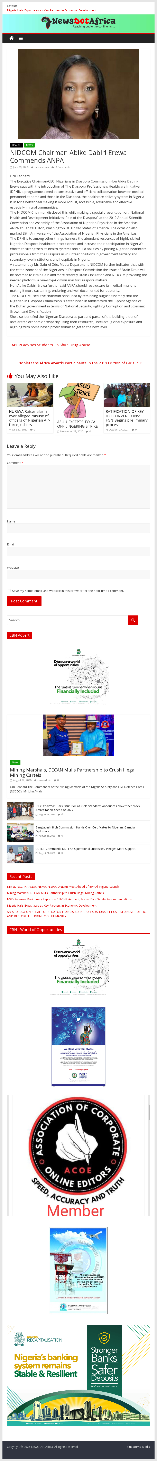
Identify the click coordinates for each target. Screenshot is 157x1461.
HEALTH (16, 145)
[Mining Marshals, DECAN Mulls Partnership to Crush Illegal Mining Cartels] (78, 717)
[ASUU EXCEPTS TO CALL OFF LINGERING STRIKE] (78, 385)
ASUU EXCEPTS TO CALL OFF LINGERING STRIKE (78, 424)
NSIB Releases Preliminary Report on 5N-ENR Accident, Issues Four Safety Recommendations (69, 899)
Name (11, 521)
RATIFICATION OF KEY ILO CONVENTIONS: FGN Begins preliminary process (127, 418)
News (15, 762)
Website (13, 567)
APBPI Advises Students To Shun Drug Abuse (48, 344)
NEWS (29, 145)
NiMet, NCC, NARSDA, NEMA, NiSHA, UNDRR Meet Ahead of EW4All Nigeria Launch (63, 886)
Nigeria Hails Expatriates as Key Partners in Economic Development (51, 10)
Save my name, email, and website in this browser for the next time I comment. (68, 591)
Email (10, 544)
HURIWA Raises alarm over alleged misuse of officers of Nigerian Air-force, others (29, 418)
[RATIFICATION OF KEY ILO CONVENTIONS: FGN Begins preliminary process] (127, 385)
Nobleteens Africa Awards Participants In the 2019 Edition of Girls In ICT (84, 363)
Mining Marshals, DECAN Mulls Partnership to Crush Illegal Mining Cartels (73, 772)
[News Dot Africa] (11, 38)
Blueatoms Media (138, 1447)
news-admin (42, 167)
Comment (15, 463)
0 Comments (62, 167)
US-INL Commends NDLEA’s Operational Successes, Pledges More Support (86, 849)
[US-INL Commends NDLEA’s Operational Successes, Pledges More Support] (20, 847)
